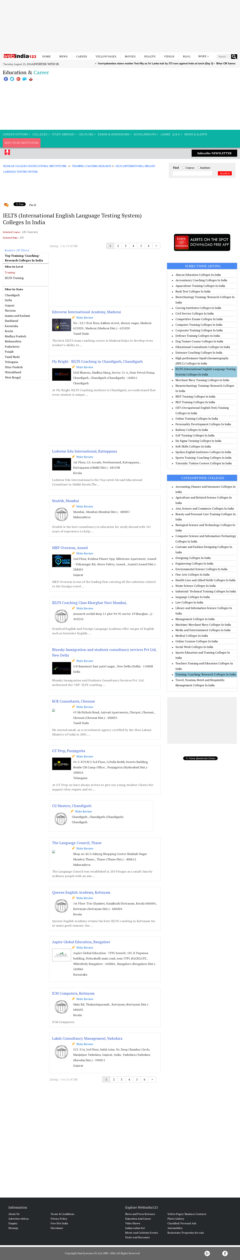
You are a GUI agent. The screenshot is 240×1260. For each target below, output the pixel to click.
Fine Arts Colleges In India (193, 574)
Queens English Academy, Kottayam (81, 892)
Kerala (9, 331)
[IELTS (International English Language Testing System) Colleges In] (25, 292)
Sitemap (13, 1228)
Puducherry (12, 346)
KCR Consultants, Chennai (73, 701)
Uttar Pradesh (14, 367)
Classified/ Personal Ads (181, 1223)
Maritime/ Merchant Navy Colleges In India (203, 624)
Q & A (176, 134)
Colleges (39, 134)
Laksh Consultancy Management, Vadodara (87, 1038)
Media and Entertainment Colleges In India (203, 630)
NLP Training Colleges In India (195, 402)
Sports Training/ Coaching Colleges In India (204, 457)
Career (81, 56)
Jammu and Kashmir (17, 316)
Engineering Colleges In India (194, 563)
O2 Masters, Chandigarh (72, 805)
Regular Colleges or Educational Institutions (34, 166)
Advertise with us (45, 64)
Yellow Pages (106, 56)
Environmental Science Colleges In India (201, 569)
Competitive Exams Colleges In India (199, 319)
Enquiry (12, 1223)
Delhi (8, 300)
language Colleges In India (193, 597)
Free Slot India (59, 1223)
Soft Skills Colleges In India (193, 446)
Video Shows (132, 1223)
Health (149, 56)
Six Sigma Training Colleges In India (198, 441)
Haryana (10, 310)
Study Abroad (63, 134)
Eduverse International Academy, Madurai (86, 311)
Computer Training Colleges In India (199, 325)
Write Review (84, 317)
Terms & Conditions (62, 1214)
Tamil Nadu (12, 357)
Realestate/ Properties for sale (185, 1232)
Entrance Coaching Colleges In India (199, 352)
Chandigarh (12, 295)
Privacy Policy (59, 1218)
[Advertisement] (120, 26)
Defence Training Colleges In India (198, 336)
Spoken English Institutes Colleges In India (203, 452)
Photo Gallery (175, 1218)
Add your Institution (21, 143)
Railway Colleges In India (192, 430)
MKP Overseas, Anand (70, 547)
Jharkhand (11, 321)
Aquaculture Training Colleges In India (200, 286)
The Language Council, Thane (77, 842)
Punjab (9, 351)
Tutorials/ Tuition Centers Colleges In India (204, 463)
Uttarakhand (13, 372)
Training (10, 272)
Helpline (86, 134)
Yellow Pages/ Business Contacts (186, 1214)
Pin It (32, 205)
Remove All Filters (17, 250)
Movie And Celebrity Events (141, 1232)
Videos (169, 56)
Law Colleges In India (189, 602)
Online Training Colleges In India (197, 418)
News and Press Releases (140, 1214)
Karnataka (11, 326)
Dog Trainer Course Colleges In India (199, 341)
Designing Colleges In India (193, 558)
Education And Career (138, 1218)
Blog (186, 56)
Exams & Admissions (113, 134)
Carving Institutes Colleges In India (198, 308)
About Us (14, 1214)
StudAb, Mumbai (65, 500)
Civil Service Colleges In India (195, 313)
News (63, 56)
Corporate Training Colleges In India (199, 330)
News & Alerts (195, 134)
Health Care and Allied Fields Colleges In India (206, 580)
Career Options (15, 134)
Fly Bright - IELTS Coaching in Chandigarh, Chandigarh (97, 361)
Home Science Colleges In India (196, 586)
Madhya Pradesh (15, 336)
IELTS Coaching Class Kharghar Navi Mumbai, (89, 602)
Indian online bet (135, 1228)
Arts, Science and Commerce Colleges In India (205, 508)
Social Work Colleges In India (194, 647)
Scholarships (145, 134)
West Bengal (13, 377)
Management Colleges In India (195, 619)
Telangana (11, 362)
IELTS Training (14, 278)
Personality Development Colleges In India (203, 424)
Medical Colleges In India (192, 635)
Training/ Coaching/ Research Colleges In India (206, 674)
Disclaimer (57, 1228)
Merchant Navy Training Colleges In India (202, 380)
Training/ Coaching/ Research (91, 166)
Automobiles (175, 1228)
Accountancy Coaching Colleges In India (201, 280)
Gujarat (9, 305)
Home (46, 56)
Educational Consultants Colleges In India (203, 347)
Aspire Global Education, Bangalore (81, 941)
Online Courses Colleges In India (197, 641)
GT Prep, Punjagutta (68, 750)
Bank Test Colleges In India (193, 291)
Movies (130, 56)
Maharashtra (13, 341)
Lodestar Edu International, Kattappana (84, 451)
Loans (165, 134)
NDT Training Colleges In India (195, 396)
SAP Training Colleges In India (195, 435)
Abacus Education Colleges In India (198, 275)
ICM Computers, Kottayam (73, 993)
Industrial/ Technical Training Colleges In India (206, 591)
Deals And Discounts (137, 1237)
